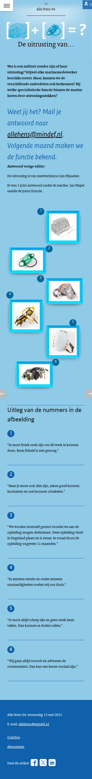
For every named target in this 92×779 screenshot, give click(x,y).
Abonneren (15, 746)
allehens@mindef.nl (34, 134)
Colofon (13, 737)
